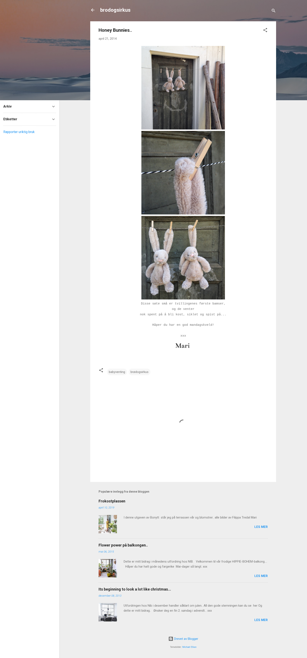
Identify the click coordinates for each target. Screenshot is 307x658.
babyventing (117, 372)
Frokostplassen (112, 501)
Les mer (261, 527)
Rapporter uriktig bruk (19, 132)
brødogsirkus (139, 372)
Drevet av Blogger (185, 639)
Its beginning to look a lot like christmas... (135, 589)
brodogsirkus (115, 10)
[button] (265, 31)
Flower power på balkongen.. (123, 545)
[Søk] (273, 11)
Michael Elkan (189, 647)
